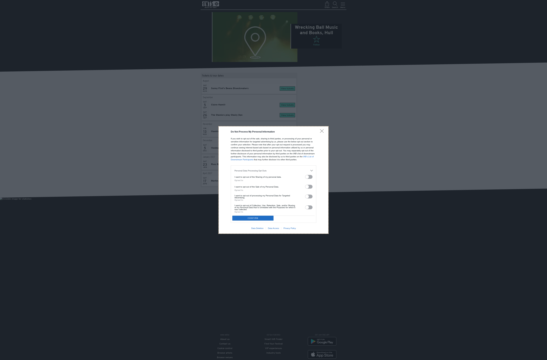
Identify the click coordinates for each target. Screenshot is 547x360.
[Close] (322, 132)
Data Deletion (257, 228)
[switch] (309, 177)
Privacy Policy (289, 228)
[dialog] (273, 180)
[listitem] (273, 170)
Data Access (273, 228)
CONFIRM (253, 218)
